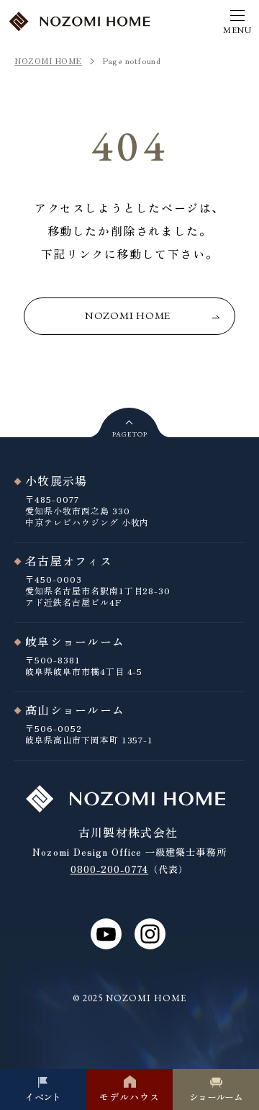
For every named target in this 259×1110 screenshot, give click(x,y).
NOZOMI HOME (48, 60)
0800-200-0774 (110, 869)
